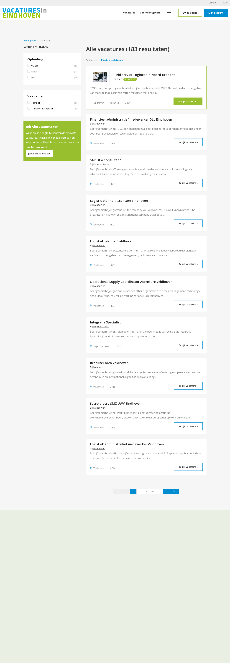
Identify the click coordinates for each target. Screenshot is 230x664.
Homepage (29, 40)
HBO (33, 77)
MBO (34, 71)
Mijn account (215, 12)
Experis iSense (101, 164)
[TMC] (100, 77)
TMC (119, 79)
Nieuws (224, 2)
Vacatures (129, 12)
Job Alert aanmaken (39, 153)
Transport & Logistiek (42, 108)
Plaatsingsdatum (111, 59)
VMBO (34, 65)
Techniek (35, 102)
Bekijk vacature (187, 101)
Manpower (99, 123)
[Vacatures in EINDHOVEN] (30, 13)
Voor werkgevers (150, 12)
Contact (212, 2)
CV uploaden (190, 12)
